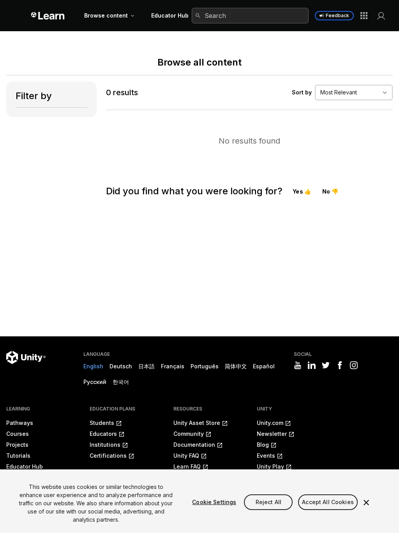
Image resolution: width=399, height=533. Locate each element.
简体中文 (236, 366)
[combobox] (250, 15)
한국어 (121, 381)
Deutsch (120, 366)
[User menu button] (381, 16)
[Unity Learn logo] (48, 15)
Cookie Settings (214, 502)
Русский (94, 381)
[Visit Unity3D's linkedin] (312, 365)
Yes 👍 (302, 191)
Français (172, 366)
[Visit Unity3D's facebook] (340, 365)
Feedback (337, 15)
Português (205, 366)
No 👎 (330, 191)
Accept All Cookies (328, 502)
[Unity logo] (26, 357)
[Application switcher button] (364, 16)
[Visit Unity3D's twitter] (326, 365)
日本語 (146, 366)
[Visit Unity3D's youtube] (298, 365)
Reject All (268, 502)
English (93, 366)
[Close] (366, 502)
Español (264, 366)
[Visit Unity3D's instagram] (354, 365)
